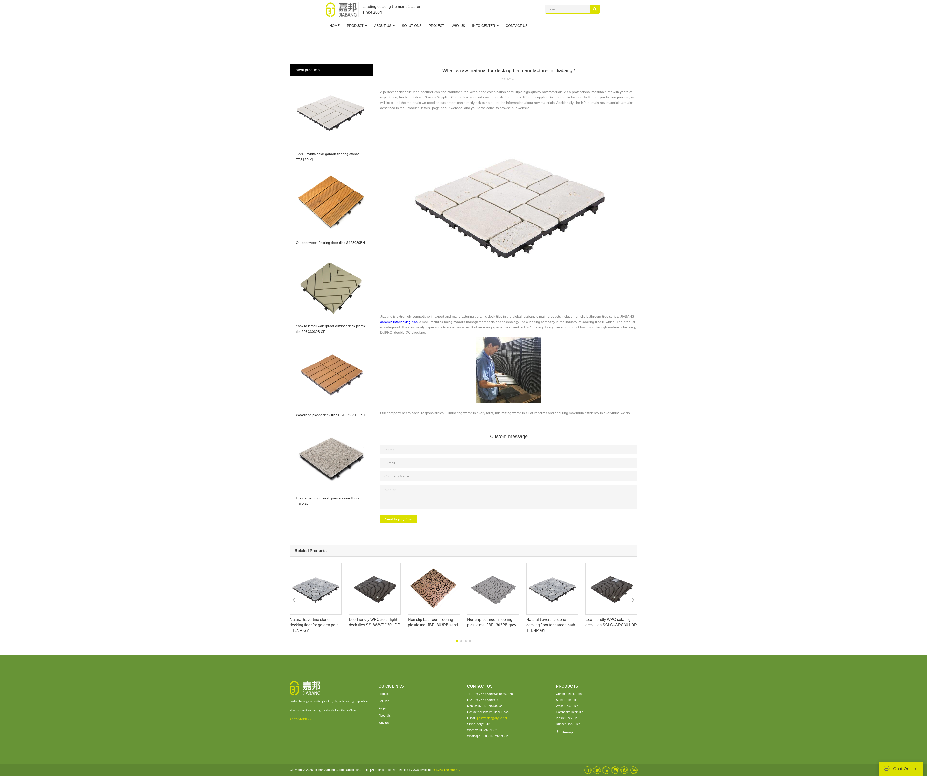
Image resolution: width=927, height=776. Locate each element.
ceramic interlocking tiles (399, 322)
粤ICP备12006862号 (446, 770)
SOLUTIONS (411, 26)
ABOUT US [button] (383, 26)
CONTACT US (516, 26)
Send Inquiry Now (398, 519)
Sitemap (566, 732)
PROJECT (436, 26)
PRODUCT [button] (356, 26)
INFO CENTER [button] (484, 26)
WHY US (458, 26)
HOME (335, 26)
